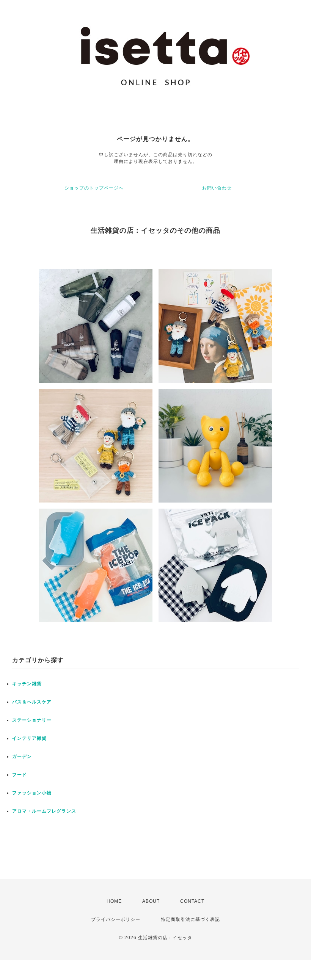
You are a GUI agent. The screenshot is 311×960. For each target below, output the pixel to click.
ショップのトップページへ (94, 188)
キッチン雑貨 (27, 683)
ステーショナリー (32, 720)
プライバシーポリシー (115, 919)
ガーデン (22, 756)
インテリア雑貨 (29, 738)
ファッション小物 (32, 793)
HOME (114, 901)
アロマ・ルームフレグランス (44, 811)
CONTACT (192, 901)
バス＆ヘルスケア (32, 702)
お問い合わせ (217, 188)
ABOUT (151, 901)
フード (19, 774)
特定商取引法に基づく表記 (190, 919)
